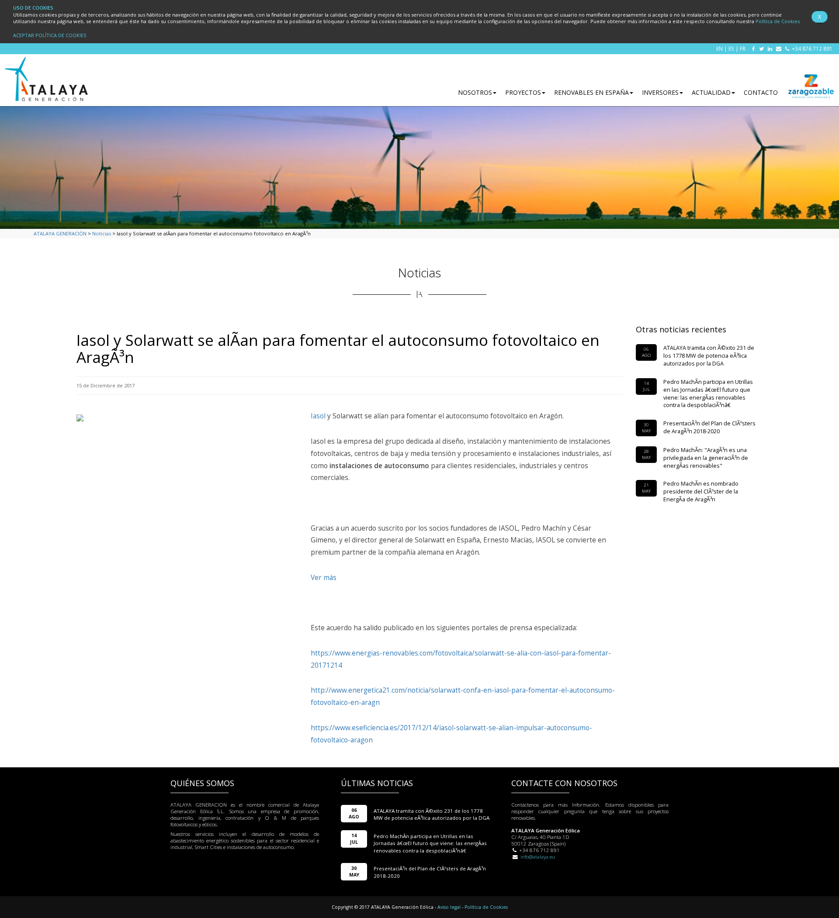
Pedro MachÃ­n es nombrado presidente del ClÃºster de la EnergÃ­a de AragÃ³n (700, 491)
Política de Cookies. (778, 21)
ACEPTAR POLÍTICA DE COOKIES (49, 35)
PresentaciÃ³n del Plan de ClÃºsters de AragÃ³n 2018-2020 (709, 427)
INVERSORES (660, 92)
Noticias (101, 233)
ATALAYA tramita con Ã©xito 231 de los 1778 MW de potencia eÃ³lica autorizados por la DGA (708, 355)
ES (731, 48)
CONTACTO (761, 92)
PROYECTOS (523, 92)
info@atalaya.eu (537, 856)
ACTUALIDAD (711, 92)
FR (742, 48)
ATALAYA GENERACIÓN (60, 233)
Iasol (318, 416)
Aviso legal (449, 907)
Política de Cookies (486, 907)
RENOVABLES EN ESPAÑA (591, 92)
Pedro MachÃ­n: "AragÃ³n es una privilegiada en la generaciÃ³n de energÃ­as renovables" (705, 457)
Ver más (323, 577)
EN (719, 48)
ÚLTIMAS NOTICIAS (377, 783)
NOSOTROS (475, 92)
